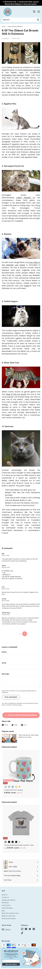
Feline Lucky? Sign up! (11, 964)
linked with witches (31, 70)
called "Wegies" (24, 197)
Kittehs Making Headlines (15, 26)
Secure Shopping (7, 908)
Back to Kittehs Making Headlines (22, 715)
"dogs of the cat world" (15, 394)
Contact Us (5, 897)
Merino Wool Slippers (13, 4)
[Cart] (34, 11)
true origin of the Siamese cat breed (21, 263)
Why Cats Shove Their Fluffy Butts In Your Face (28, 736)
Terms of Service (13, 705)
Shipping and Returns (9, 900)
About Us (4, 895)
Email (4, 663)
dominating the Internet (13, 75)
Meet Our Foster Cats (8, 916)
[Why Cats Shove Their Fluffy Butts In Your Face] (9, 738)
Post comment (11, 697)
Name (4, 652)
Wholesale (5, 902)
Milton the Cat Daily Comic (10, 913)
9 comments (6, 38)
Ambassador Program (9, 918)
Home (3, 26)
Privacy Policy (6, 905)
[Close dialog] (40, 949)
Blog (3, 910)
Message (5, 674)
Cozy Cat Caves (30, 4)
